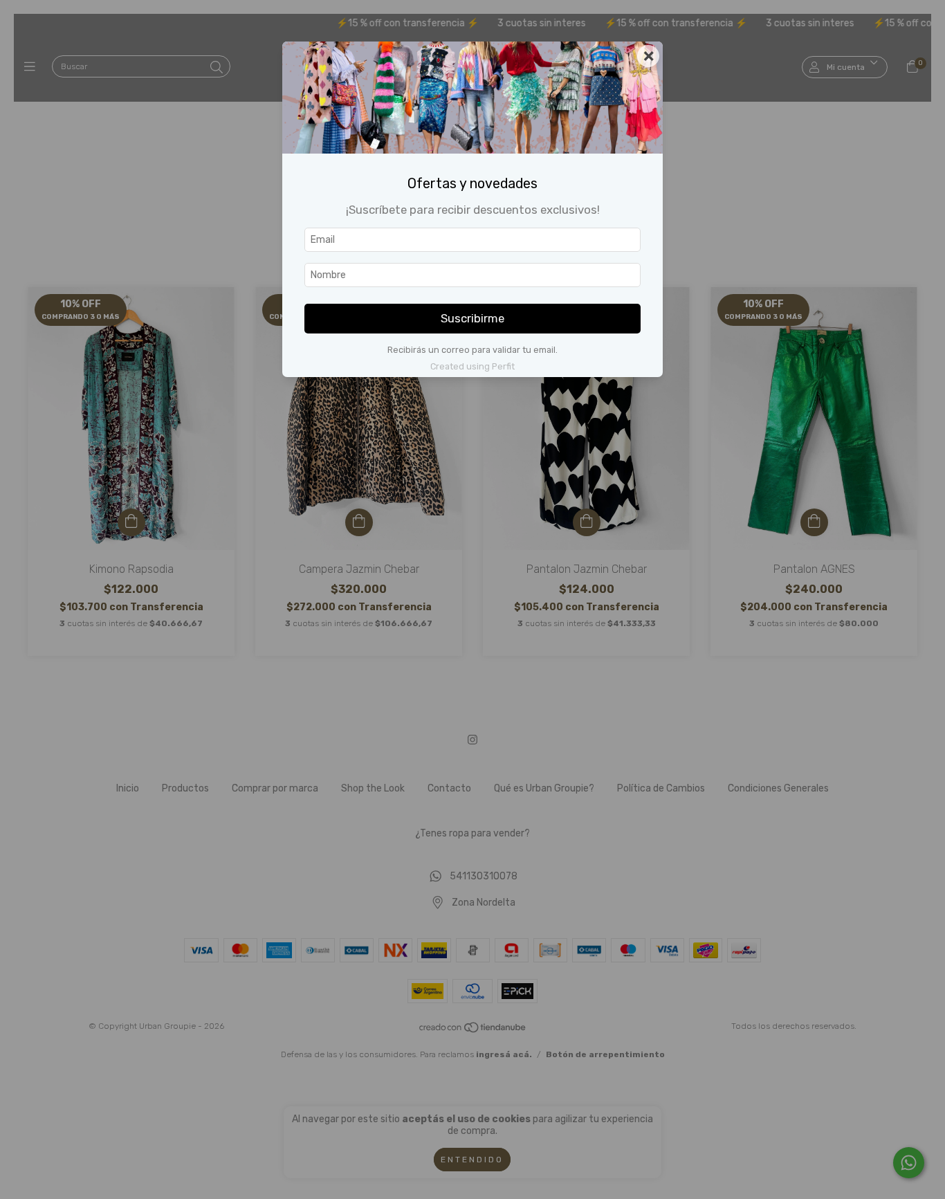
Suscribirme (472, 318)
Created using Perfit (472, 366)
